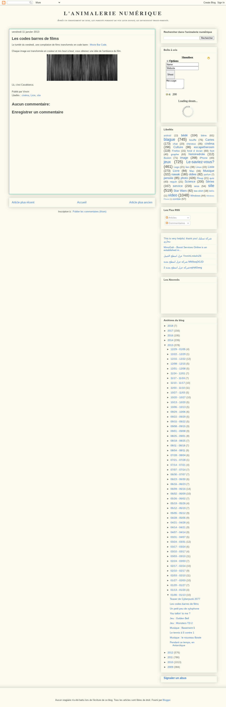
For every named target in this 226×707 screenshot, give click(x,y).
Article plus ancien (140, 202)
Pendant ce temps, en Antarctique (182, 644)
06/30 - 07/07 (178, 474)
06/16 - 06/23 (178, 484)
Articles (172, 217)
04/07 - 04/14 (178, 532)
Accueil (82, 202)
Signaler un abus (175, 677)
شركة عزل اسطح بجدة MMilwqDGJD (184, 261)
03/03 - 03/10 (178, 556)
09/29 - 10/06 (178, 411)
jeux (167, 162)
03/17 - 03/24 (178, 546)
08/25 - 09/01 (178, 436)
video (172, 195)
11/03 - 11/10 (178, 387)
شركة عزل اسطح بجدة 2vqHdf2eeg (183, 267)
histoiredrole (197, 154)
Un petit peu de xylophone (184, 608)
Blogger (166, 700)
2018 (170, 325)
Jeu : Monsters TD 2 (181, 623)
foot (212, 150)
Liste (33, 95)
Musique (208, 170)
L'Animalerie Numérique (113, 13)
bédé (184, 135)
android (167, 135)
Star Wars (180, 190)
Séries (210, 181)
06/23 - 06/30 (178, 479)
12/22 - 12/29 (178, 354)
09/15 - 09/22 (178, 421)
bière (204, 135)
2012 (170, 652)
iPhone (203, 157)
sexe (196, 186)
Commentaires (176, 223)
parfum (207, 174)
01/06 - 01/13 (178, 594)
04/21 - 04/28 (178, 522)
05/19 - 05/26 (178, 503)
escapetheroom (204, 147)
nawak (175, 174)
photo (184, 178)
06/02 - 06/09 (178, 493)
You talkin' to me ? (180, 613)
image (184, 157)
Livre (176, 170)
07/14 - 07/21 (178, 464)
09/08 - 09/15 (178, 426)
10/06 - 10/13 (178, 407)
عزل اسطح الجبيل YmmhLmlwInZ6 (182, 255)
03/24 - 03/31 (178, 541)
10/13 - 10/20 (178, 402)
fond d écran (195, 150)
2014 (170, 340)
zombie (177, 199)
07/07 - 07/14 (178, 469)
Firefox (176, 150)
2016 (170, 335)
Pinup (200, 178)
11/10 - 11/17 (178, 382)
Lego (176, 167)
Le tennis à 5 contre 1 (182, 632)
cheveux (191, 143)
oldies (193, 174)
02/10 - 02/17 (178, 570)
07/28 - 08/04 (178, 455)
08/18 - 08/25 (178, 440)
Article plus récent (23, 202)
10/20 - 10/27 (178, 397)
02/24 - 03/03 (178, 561)
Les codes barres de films (184, 603)
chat (175, 143)
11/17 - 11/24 (178, 378)
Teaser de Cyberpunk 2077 (185, 598)
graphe (175, 154)
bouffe (192, 139)
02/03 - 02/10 (178, 575)
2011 (170, 657)
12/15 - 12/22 (178, 358)
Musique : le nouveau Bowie (185, 637)
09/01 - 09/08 (178, 431)
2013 (170, 345)
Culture (178, 147)
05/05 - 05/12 (178, 513)
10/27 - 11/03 (178, 392)
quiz (212, 178)
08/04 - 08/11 (178, 450)
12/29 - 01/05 (178, 349)
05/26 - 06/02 (178, 498)
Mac (191, 170)
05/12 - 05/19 (178, 508)
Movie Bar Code (98, 44)
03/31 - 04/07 (178, 537)
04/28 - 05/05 (178, 517)
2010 (170, 662)
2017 (170, 330)
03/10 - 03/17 (178, 551)
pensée (168, 178)
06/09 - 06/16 (178, 488)
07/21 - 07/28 (178, 460)
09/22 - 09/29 (178, 416)
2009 (170, 667)
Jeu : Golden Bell (179, 618)
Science (190, 181)
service (178, 186)
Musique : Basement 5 (182, 627)
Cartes (209, 139)
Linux (199, 167)
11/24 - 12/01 (178, 373)
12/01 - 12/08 (178, 368)
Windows (195, 195)
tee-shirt (198, 190)
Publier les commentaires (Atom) (89, 211)
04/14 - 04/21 (178, 527)
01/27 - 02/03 (178, 580)
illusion (167, 157)
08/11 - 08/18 (178, 445)
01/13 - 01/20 (178, 589)
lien (187, 167)
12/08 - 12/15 (178, 363)
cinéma (25, 95)
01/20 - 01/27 (178, 585)
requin (173, 181)
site (39, 95)
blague (169, 139)
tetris (211, 191)
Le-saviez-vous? (200, 162)
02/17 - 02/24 (178, 566)
